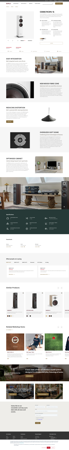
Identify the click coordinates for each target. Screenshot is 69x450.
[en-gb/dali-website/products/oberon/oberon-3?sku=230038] (49, 316)
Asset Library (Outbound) (24, 438)
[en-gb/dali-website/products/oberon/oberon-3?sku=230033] (51, 316)
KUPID (13, 438)
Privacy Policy (22, 442)
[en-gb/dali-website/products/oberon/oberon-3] (54, 301)
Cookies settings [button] (44, 447)
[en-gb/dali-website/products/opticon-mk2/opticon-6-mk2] (34, 301)
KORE (7, 436)
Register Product (37, 437)
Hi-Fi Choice (39, 262)
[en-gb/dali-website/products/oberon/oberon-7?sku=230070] (12, 316)
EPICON (7, 438)
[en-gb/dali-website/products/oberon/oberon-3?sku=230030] (48, 316)
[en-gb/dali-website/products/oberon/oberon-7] (15, 301)
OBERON (12, 6)
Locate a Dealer (37, 436)
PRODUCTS (7, 6)
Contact (36, 438)
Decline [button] (53, 447)
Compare (51, 43)
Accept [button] (49, 447)
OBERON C (14, 437)
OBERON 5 (16, 6)
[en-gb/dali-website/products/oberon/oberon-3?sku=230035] (46, 316)
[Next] (61, 288)
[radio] (40, 38)
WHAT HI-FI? (8, 262)
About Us (22, 436)
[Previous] (58, 288)
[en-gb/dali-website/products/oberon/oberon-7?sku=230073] (9, 316)
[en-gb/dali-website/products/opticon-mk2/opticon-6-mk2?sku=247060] (28, 316)
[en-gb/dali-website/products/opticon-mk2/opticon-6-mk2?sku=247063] (30, 316)
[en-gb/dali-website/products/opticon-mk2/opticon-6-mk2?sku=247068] (27, 316)
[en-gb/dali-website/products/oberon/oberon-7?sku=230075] (11, 316)
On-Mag (46, 262)
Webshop (22, 437)
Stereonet (32, 262)
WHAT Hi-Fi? (16, 262)
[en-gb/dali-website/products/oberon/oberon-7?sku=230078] (7, 316)
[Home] (8, 3)
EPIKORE (7, 437)
